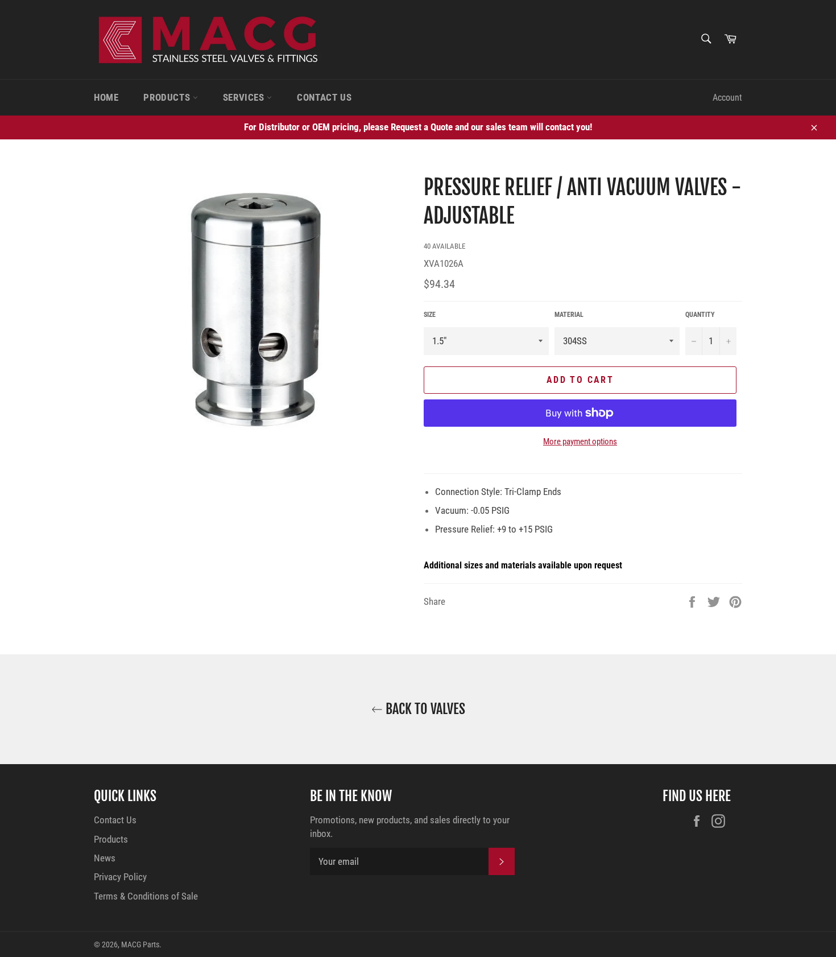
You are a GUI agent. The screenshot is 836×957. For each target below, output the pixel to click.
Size (430, 315)
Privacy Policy (120, 876)
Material (568, 315)
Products (167, 97)
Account (727, 97)
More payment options (580, 441)
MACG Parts (140, 944)
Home (106, 97)
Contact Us (324, 97)
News (104, 858)
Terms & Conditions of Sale (146, 896)
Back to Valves (424, 708)
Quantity (700, 315)
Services (245, 97)
